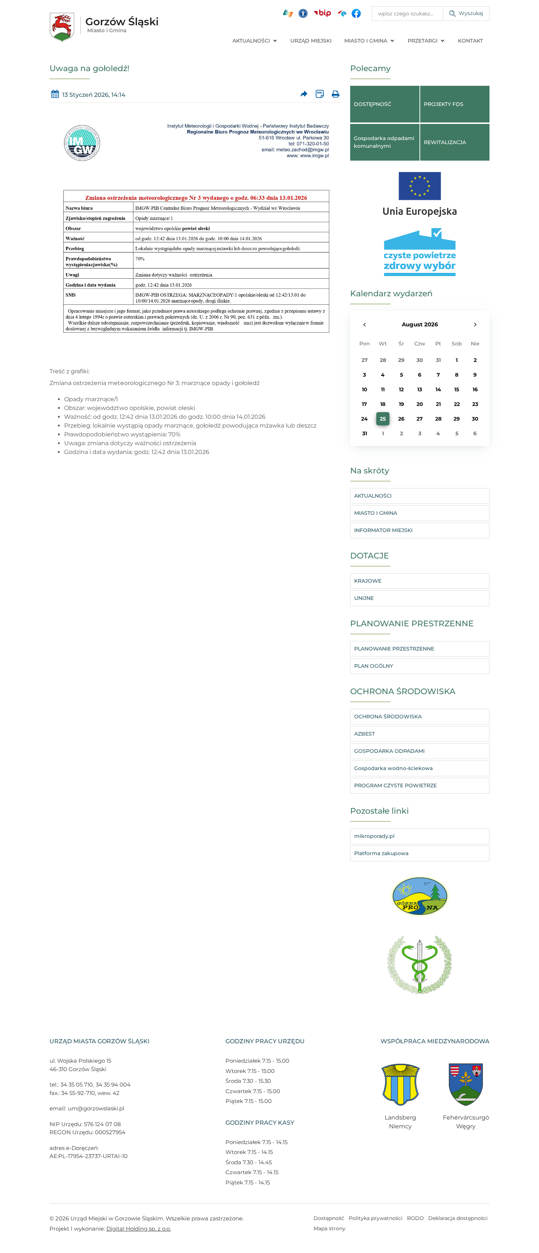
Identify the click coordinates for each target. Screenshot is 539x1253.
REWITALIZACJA (445, 142)
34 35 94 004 (113, 1084)
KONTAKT (470, 40)
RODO (415, 1218)
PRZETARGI (422, 40)
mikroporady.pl (374, 836)
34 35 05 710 (76, 1084)
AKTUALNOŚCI (251, 40)
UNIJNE (364, 598)
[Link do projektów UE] (419, 191)
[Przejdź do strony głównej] (104, 27)
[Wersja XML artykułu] (319, 94)
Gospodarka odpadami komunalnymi (384, 142)
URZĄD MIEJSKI (310, 40)
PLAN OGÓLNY (373, 666)
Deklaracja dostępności (458, 1218)
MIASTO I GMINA (365, 40)
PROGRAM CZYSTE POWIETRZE (395, 785)
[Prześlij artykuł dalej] (304, 94)
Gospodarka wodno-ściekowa (393, 768)
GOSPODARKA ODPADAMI (389, 751)
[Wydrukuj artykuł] (335, 94)
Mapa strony (329, 1228)
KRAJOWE (367, 581)
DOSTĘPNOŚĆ (372, 104)
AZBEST (364, 733)
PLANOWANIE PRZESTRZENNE (394, 648)
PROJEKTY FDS (443, 104)
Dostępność (329, 1218)
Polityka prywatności (376, 1218)
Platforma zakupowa (381, 853)
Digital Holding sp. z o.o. (138, 1228)
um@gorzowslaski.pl (96, 1108)
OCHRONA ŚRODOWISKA (388, 716)
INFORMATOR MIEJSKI (383, 530)
